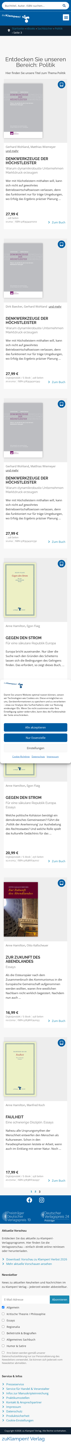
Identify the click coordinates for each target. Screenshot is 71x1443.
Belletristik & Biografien (21, 1333)
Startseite (18, 28)
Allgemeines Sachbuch (20, 1339)
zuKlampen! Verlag (23, 1438)
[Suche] (65, 5)
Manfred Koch (36, 1105)
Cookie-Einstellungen (20, 1420)
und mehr (12, 151)
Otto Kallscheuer (37, 945)
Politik (58, 28)
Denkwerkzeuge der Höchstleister (27, 161)
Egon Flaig (33, 626)
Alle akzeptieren (35, 727)
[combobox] (31, 5)
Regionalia (13, 1327)
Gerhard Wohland (17, 147)
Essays (10, 1320)
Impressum (53, 756)
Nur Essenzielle (35, 738)
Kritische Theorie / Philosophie (25, 1314)
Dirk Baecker (14, 306)
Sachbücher (45, 28)
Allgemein (12, 1307)
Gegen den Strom (23, 638)
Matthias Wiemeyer (43, 147)
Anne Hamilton (15, 626)
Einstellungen (35, 748)
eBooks (30, 28)
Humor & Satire (16, 1346)
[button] (66, 17)
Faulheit (14, 1117)
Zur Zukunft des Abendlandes (23, 959)
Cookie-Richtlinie (21, 756)
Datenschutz (38, 756)
